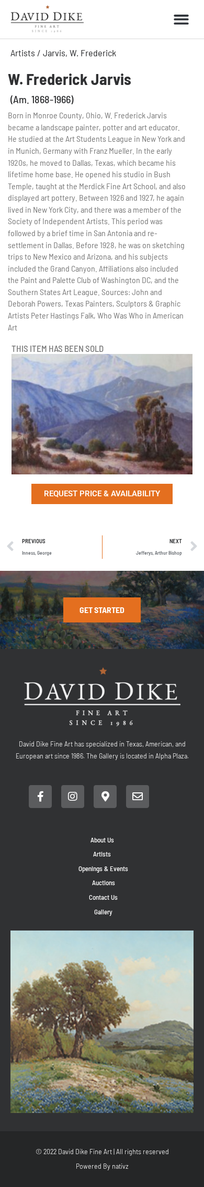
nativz (120, 1165)
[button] (181, 19)
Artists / (26, 52)
